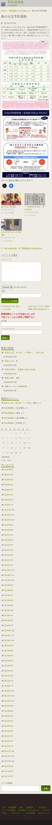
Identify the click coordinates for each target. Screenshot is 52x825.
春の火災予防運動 (8, 206)
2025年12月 (9, 509)
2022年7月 (8, 716)
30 (16, 452)
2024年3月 (8, 615)
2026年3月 (8, 494)
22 (12, 448)
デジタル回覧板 (8, 810)
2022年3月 (8, 736)
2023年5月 (8, 665)
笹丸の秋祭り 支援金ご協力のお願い (20, 369)
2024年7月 (8, 595)
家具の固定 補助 (12, 378)
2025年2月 (8, 560)
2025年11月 (9, 515)
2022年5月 (8, 726)
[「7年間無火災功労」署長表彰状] (34, 199)
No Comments (10, 248)
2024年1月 (8, 625)
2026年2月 (8, 499)
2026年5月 (8, 484)
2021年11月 (9, 756)
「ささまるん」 (16, 813)
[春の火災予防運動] (11, 199)
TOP (3, 807)
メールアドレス (7, 328)
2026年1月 (8, 504)
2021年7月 (8, 776)
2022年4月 (8, 731)
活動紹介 (30, 807)
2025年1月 (8, 565)
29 (12, 452)
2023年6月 (8, 660)
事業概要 (12, 807)
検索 (46, 788)
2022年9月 (8, 706)
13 (3, 443)
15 (12, 443)
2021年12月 (9, 751)
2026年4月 (8, 489)
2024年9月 (8, 585)
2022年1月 (8, 746)
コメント (6, 259)
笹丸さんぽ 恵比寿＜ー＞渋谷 (17, 403)
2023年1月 (8, 685)
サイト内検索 (6, 783)
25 (24, 448)
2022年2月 (8, 741)
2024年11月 (9, 575)
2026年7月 (8, 474)
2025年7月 (8, 535)
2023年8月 (8, 650)
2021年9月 (8, 766)
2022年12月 (9, 691)
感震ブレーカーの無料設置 (16, 386)
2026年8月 (8, 469)
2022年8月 (8, 711)
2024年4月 (8, 610)
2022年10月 (9, 701)
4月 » (9, 460)
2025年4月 (8, 550)
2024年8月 (8, 590)
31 (20, 452)
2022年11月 (9, 696)
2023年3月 (8, 675)
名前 (3, 291)
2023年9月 (8, 645)
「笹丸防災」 (42, 807)
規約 (21, 807)
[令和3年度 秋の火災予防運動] (11, 225)
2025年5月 (8, 545)
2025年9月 (8, 525)
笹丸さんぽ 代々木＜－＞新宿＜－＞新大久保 (24, 352)
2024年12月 (9, 570)
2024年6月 (8, 600)
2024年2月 (8, 620)
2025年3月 (8, 555)
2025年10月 (9, 520)
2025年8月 (8, 530)
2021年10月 (9, 761)
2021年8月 (8, 771)
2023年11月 (9, 635)
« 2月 (3, 460)
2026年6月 (8, 479)
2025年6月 (8, 540)
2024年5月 (8, 605)
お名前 (4, 321)
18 (24, 443)
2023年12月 (9, 630)
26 (29, 448)
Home (3, 10)
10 (20, 438)
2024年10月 (9, 580)
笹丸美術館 (8, 408)
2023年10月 (9, 640)
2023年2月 (8, 680)
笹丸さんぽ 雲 (11, 361)
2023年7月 (8, 655)
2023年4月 (8, 670)
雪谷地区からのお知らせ (19, 10)
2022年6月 (8, 721)
